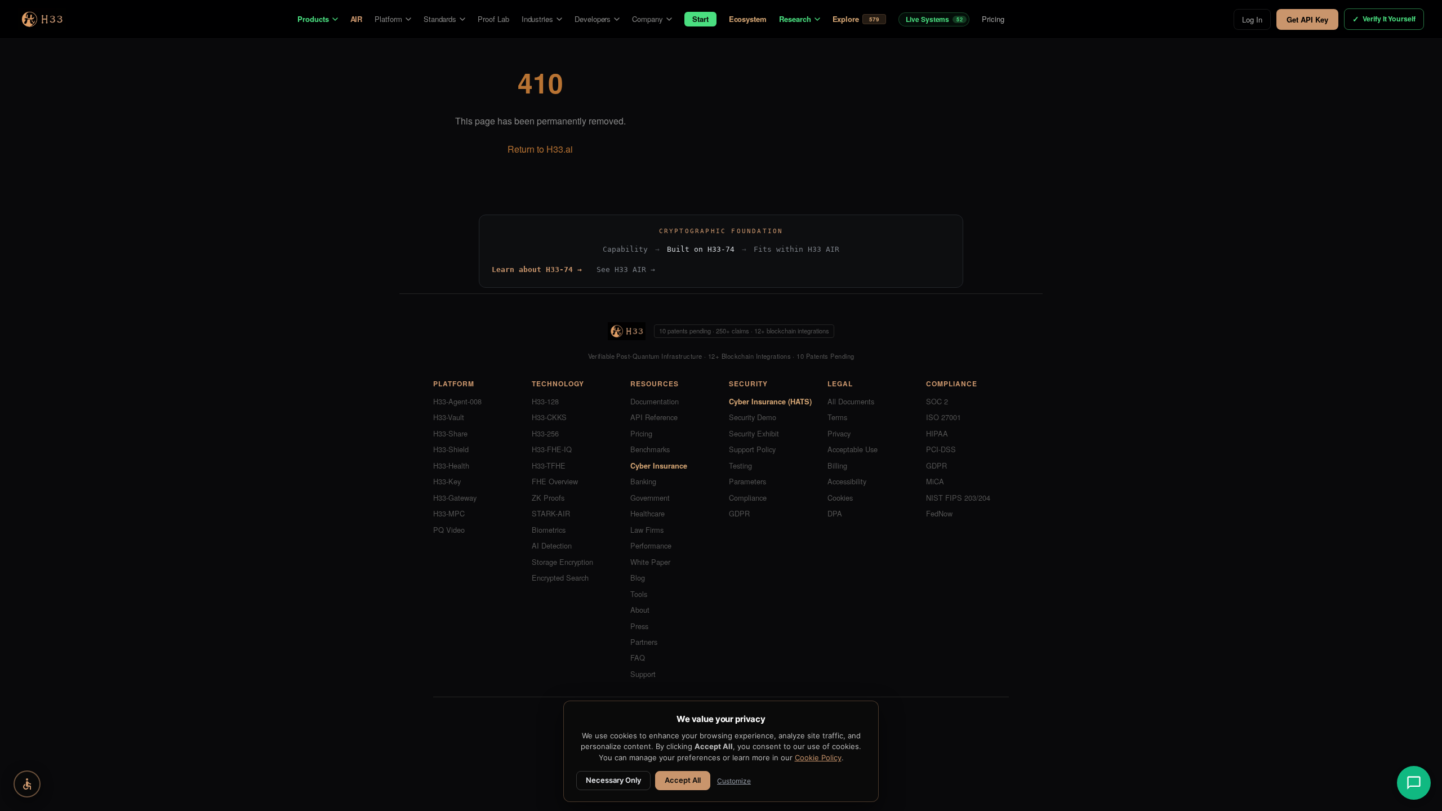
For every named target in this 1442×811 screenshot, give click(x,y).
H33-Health (451, 465)
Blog (637, 577)
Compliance (748, 497)
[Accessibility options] (27, 783)
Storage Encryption (562, 561)
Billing (837, 465)
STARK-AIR (551, 513)
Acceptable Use (852, 449)
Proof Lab (493, 19)
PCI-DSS (941, 449)
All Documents (850, 401)
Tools (638, 594)
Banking (643, 481)
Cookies (840, 497)
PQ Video (449, 529)
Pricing (993, 19)
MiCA (935, 481)
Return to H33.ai (540, 148)
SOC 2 (937, 401)
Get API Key (1307, 19)
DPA (834, 513)
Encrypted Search (560, 577)
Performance (650, 545)
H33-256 (545, 433)
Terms (837, 417)
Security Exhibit (754, 433)
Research (795, 19)
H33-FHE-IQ (552, 449)
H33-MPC (449, 513)
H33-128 (545, 401)
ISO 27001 (943, 417)
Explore (856, 19)
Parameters (747, 481)
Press (639, 626)
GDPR (739, 513)
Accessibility (846, 481)
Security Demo (752, 417)
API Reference (654, 417)
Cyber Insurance (658, 466)
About (639, 609)
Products (312, 19)
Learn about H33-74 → (537, 269)
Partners (643, 641)
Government (650, 497)
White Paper (650, 561)
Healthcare (647, 513)
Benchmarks (650, 449)
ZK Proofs (548, 497)
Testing (740, 465)
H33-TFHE (549, 465)
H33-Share (450, 433)
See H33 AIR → (626, 269)
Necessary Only (613, 780)
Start (700, 19)
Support (643, 674)
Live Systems (934, 19)
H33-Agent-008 (457, 401)
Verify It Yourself (1384, 19)
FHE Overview (555, 481)
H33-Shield (451, 449)
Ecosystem (748, 19)
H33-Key (447, 481)
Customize (734, 781)
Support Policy (752, 449)
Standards (440, 19)
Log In (1252, 19)
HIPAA (937, 433)
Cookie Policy (818, 757)
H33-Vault (448, 417)
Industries (537, 19)
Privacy (839, 433)
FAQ (637, 657)
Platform (388, 19)
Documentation (654, 401)
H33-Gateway (455, 497)
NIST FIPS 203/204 (958, 497)
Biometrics (549, 529)
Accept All (683, 780)
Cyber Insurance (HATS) (770, 401)
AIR (356, 19)
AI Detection (552, 545)
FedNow (939, 513)
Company (647, 19)
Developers (593, 19)
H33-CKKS (549, 417)
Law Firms (647, 529)
